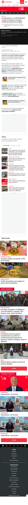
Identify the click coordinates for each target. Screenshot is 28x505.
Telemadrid (14, 453)
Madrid (4, 16)
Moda (2, 360)
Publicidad (14, 475)
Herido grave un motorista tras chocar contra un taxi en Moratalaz (5, 159)
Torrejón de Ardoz (6, 256)
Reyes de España (5, 307)
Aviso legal (14, 491)
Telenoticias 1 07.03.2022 (14, 383)
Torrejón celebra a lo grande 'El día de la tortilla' (5, 79)
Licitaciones (14, 482)
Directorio (14, 473)
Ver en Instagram (10, 445)
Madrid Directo (5, 279)
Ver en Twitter (6, 446)
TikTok (14, 13)
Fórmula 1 (11, 186)
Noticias (4, 5)
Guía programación (14, 460)
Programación (24, 5)
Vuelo (10, 148)
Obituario (11, 172)
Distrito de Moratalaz (14, 157)
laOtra (14, 458)
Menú (26, 2)
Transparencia (14, 471)
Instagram (10, 13)
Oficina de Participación (14, 486)
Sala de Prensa (14, 466)
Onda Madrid (15, 5)
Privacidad (14, 488)
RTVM (14, 449)
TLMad (9, 5)
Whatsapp (26, 13)
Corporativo (14, 465)
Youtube (22, 13)
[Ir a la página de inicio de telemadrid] (7, 2)
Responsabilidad (14, 469)
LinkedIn (18, 13)
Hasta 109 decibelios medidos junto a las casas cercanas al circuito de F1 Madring (5, 189)
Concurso (19, 139)
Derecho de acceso (14, 477)
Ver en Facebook (3, 446)
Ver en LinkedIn (17, 445)
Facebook (2, 13)
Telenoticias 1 (4, 392)
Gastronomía (5, 139)
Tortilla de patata (12, 139)
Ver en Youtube (21, 445)
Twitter (6, 13)
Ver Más (14, 368)
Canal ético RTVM (14, 484)
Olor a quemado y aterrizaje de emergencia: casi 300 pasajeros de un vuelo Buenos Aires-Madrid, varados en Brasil (5, 151)
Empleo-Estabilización (14, 480)
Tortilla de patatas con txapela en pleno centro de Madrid (5, 102)
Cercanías (11, 163)
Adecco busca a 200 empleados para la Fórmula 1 (5, 182)
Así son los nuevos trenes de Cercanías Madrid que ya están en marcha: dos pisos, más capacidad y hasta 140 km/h (5, 166)
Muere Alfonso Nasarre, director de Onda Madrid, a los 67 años (5, 175)
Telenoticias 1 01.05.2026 (14, 404)
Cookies (14, 493)
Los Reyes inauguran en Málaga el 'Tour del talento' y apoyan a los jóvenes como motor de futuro (14, 298)
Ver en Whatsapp (25, 445)
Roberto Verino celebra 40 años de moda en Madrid (14, 351)
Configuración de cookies (14, 495)
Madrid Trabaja (12, 179)
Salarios (3, 332)
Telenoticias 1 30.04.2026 (14, 424)
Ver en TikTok (14, 446)
